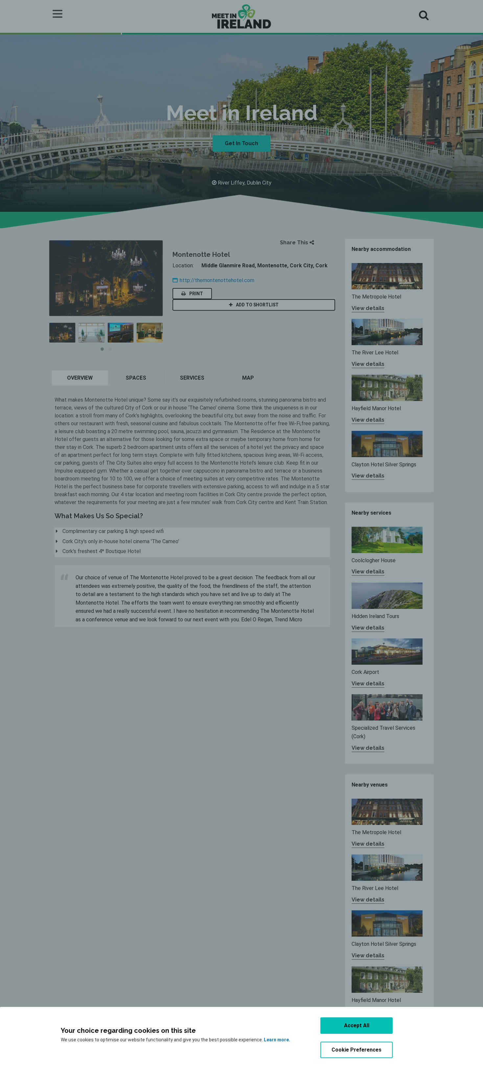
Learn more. (277, 1039)
